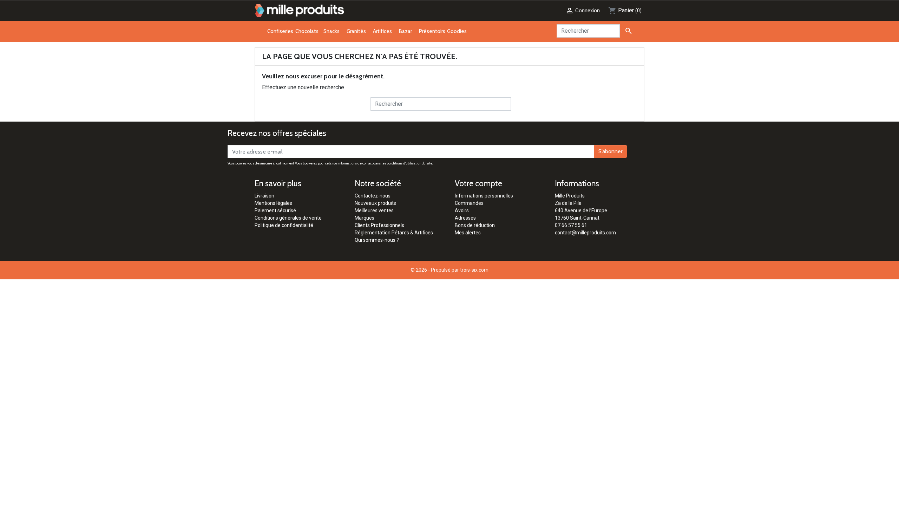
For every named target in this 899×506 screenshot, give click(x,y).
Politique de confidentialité (284, 225)
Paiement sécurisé (275, 210)
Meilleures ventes (374, 210)
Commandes (469, 203)
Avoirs (462, 210)
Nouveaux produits (375, 203)
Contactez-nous (373, 196)
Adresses (465, 218)
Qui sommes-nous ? (377, 240)
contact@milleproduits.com (585, 232)
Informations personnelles (484, 196)
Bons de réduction (475, 225)
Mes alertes (468, 232)
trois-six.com (474, 270)
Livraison (264, 196)
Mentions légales (273, 203)
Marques (364, 218)
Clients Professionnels (379, 225)
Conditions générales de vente (288, 218)
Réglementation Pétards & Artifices (394, 232)
